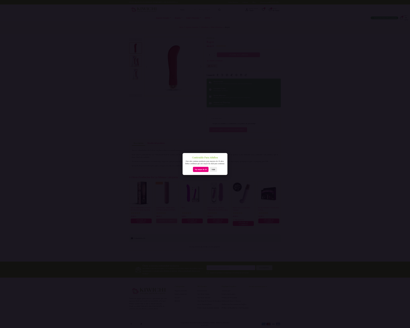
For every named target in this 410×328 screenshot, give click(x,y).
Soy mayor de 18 (201, 169)
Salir (213, 169)
